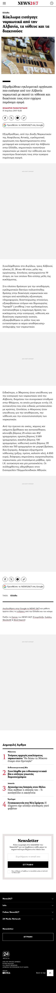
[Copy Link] (23, 117)
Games (15, 617)
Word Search (19, 620)
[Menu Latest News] (51, 3)
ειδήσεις (21, 611)
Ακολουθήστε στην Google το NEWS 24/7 (21, 609)
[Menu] (4, 3)
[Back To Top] (50, 973)
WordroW (7, 620)
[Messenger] (17, 117)
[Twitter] (11, 117)
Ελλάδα (6, 13)
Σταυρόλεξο (38, 617)
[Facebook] (5, 117)
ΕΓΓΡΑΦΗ (28, 937)
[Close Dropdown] (52, 899)
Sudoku (48, 617)
